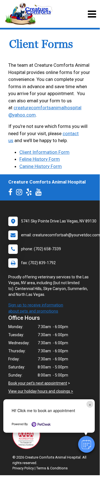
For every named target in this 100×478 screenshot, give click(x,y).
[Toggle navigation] (92, 14)
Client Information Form (44, 152)
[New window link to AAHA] (27, 435)
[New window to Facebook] (11, 193)
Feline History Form (39, 159)
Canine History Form (40, 166)
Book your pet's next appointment (37, 383)
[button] (86, 444)
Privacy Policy (23, 468)
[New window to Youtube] (39, 193)
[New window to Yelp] (30, 193)
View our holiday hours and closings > (40, 391)
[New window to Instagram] (20, 193)
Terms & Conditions (52, 468)
